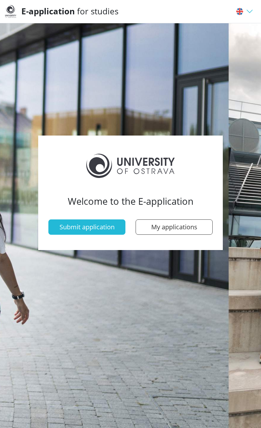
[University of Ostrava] (13, 11)
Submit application (87, 227)
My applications (174, 227)
